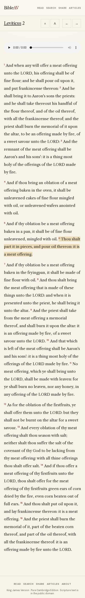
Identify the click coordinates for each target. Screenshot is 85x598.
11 (70, 363)
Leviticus (12, 23)
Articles (75, 8)
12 (5, 404)
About (66, 584)
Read (40, 8)
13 (19, 426)
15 (21, 503)
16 (21, 518)
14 (42, 464)
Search (51, 8)
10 (48, 340)
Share (63, 8)
